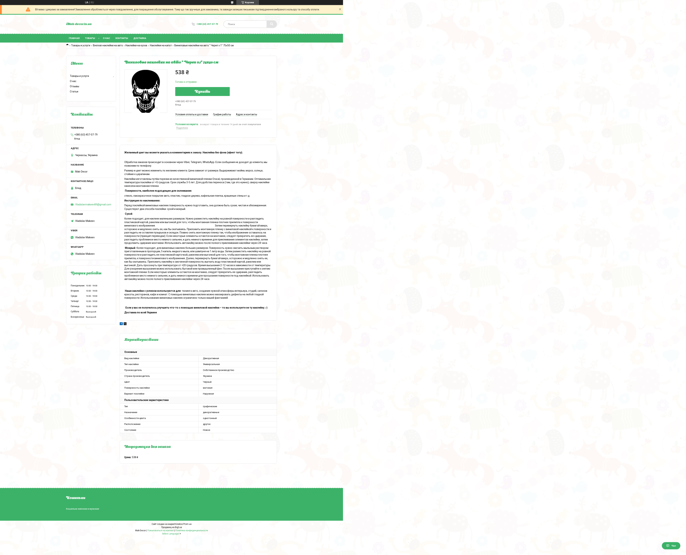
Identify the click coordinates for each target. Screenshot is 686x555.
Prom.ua (187, 524)
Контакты (121, 38)
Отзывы (74, 86)
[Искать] (272, 24)
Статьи (74, 91)
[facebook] (121, 324)
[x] (125, 324)
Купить (202, 92)
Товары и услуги (80, 45)
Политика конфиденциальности (191, 530)
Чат (674, 545)
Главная (74, 38)
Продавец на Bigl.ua (171, 527)
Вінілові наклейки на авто (108, 45)
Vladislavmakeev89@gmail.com (93, 204)
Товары (90, 38)
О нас (106, 38)
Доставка (139, 38)
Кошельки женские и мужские (82, 508)
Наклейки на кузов (136, 45)
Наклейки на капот (161, 45)
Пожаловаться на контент (160, 530)
